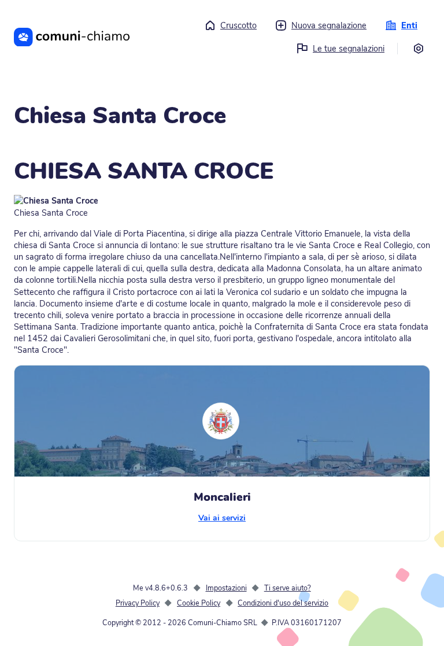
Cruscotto (238, 25)
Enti (409, 25)
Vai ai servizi (222, 517)
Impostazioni (226, 588)
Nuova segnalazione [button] (329, 25)
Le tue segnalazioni (348, 48)
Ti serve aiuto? (287, 588)
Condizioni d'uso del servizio (283, 603)
